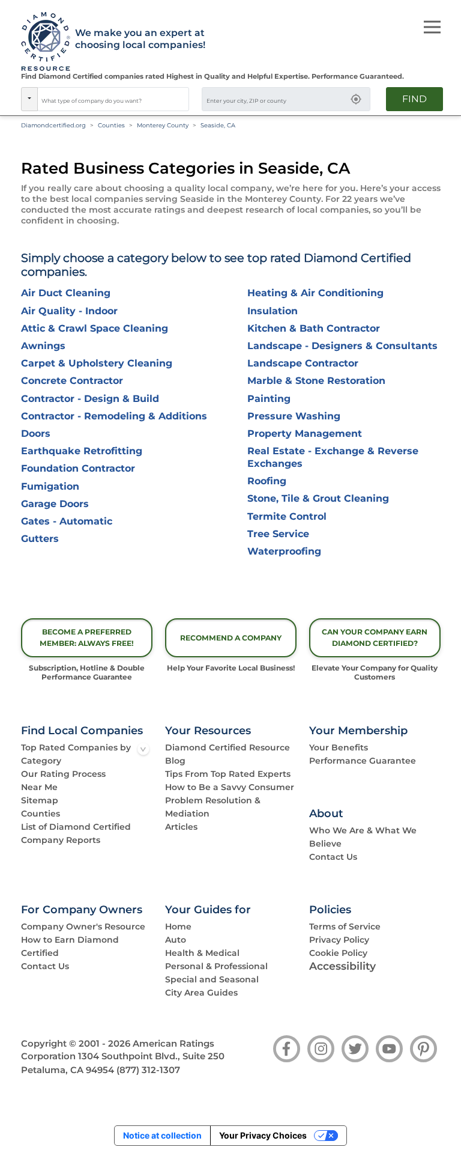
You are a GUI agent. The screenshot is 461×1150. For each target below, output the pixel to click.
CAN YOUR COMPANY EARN (374, 637)
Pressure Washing (293, 416)
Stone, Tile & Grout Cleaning (318, 498)
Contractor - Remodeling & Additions (114, 416)
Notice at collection (162, 1135)
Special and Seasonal (212, 979)
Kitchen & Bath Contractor (313, 328)
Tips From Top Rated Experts (228, 773)
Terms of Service (345, 926)
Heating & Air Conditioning (315, 293)
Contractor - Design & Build (90, 398)
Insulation (272, 311)
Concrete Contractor (72, 380)
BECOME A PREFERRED (87, 637)
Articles (181, 826)
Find (414, 99)
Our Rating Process (63, 773)
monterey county (162, 125)
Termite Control (287, 516)
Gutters (40, 538)
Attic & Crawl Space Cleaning (94, 328)
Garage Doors (55, 504)
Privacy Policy (339, 939)
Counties (111, 125)
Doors (35, 433)
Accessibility (342, 966)
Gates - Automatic (66, 521)
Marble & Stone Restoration (316, 380)
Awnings (43, 345)
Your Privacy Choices (263, 1135)
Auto (175, 939)
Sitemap (39, 800)
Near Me (39, 787)
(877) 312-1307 (148, 1070)
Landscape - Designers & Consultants (342, 345)
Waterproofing (284, 551)
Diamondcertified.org (53, 125)
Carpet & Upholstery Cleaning (96, 363)
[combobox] (113, 99)
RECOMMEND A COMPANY (231, 637)
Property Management (304, 433)
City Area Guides (201, 992)
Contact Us (333, 856)
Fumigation (50, 486)
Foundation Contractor (78, 468)
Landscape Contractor (302, 363)
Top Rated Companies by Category (76, 754)
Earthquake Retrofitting (81, 451)
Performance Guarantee (362, 760)
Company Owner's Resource (83, 926)
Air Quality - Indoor (69, 311)
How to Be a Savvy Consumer (229, 787)
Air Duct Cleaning (65, 293)
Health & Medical (202, 953)
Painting (269, 398)
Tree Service (278, 534)
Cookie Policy (338, 953)
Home (178, 926)
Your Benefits (338, 747)
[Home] (41, 42)
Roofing (266, 481)
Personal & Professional (216, 966)
